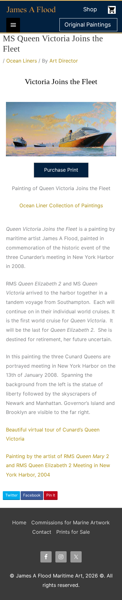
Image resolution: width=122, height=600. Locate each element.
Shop (90, 9)
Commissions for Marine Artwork (70, 522)
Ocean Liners (21, 61)
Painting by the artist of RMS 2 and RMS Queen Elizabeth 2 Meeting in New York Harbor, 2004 (58, 465)
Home (19, 522)
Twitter (11, 495)
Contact (41, 532)
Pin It (50, 495)
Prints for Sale (73, 532)
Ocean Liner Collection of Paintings (61, 205)
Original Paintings (87, 24)
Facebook (32, 495)
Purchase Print (61, 170)
